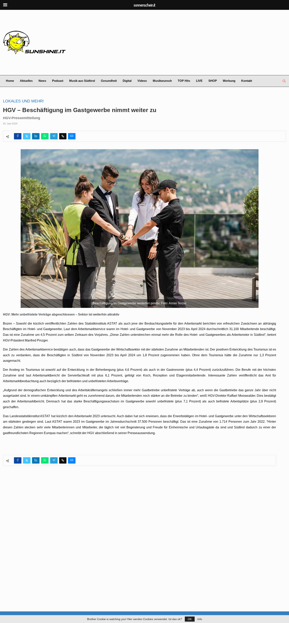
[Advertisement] (193, 42)
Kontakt (246, 80)
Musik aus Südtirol (82, 80)
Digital (127, 80)
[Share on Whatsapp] (45, 136)
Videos (142, 80)
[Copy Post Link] (62, 136)
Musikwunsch (162, 80)
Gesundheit (109, 80)
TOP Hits (184, 80)
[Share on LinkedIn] (36, 136)
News (42, 80)
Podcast (57, 80)
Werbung (229, 80)
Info (199, 619)
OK (190, 619)
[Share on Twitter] (26, 136)
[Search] (284, 81)
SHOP (212, 80)
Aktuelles (26, 80)
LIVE (199, 80)
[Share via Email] (71, 136)
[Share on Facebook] (17, 136)
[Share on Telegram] (54, 136)
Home (10, 80)
